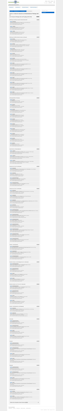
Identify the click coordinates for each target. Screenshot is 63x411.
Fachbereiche (11, 7)
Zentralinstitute (18, 7)
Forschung (18, 408)
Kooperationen (28, 408)
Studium (14, 408)
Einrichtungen (23, 408)
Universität (10, 408)
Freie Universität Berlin (12, 407)
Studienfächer (50, 2)
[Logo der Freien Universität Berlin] (13, 2)
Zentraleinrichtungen (25, 7)
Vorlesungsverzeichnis (14, 4)
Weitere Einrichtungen (33, 7)
